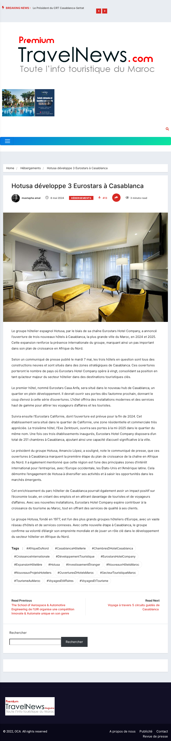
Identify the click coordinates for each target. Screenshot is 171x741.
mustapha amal (30, 197)
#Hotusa (54, 564)
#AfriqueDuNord (37, 548)
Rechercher (18, 633)
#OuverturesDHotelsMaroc (76, 572)
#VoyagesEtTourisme (94, 580)
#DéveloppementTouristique (75, 556)
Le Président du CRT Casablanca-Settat (58, 8)
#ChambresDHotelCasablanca (112, 548)
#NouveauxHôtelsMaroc (122, 564)
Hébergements (30, 168)
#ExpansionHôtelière (28, 564)
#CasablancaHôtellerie (70, 548)
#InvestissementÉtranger (83, 564)
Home (10, 168)
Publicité (146, 731)
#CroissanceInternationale (32, 556)
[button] (98, 11)
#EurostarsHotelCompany (118, 556)
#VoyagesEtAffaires (60, 580)
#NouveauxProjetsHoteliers (32, 572)
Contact (162, 731)
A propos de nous (122, 731)
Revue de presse (155, 736)
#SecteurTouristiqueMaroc (118, 572)
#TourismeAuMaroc (27, 580)
